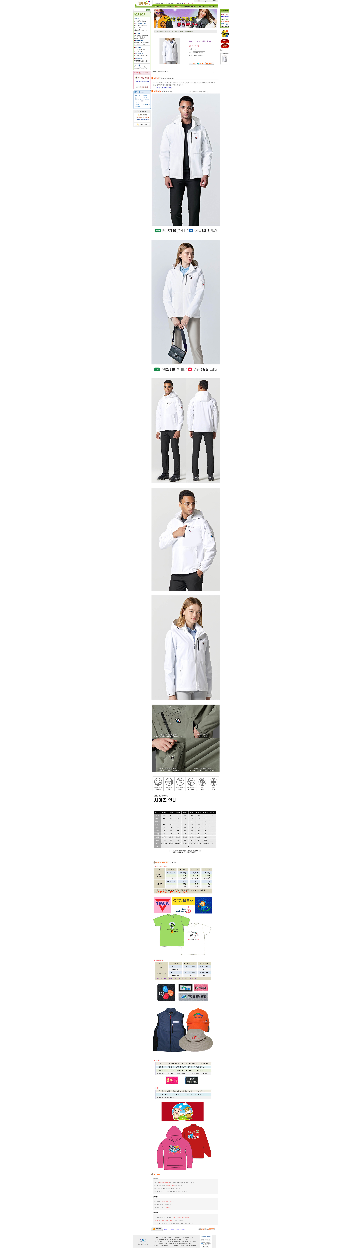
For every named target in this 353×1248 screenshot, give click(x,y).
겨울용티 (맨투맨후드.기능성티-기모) (141, 30)
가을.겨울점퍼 (144, 60)
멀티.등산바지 (140, 55)
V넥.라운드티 (137, 20)
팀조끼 (145, 37)
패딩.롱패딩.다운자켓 (139, 44)
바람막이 (136, 42)
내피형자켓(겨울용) (144, 42)
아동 (146, 68)
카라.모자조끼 (144, 35)
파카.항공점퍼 (144, 61)
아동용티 (144, 21)
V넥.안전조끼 (137, 35)
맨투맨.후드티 (137, 21)
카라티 (143, 20)
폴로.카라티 (145, 25)
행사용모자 (137, 67)
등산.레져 (136, 37)
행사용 (141, 37)
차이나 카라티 (137, 27)
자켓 (135, 55)
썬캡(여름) (136, 68)
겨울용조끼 (141, 38)
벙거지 (141, 67)
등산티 (146, 55)
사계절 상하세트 (138, 49)
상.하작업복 (137, 61)
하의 (144, 49)
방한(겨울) (142, 68)
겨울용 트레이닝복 (138, 51)
